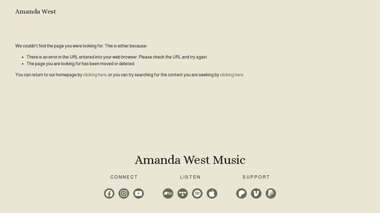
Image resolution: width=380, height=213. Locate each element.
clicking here (95, 74)
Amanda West (35, 11)
